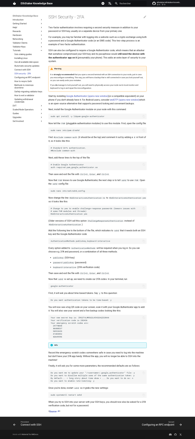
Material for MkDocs (30, 434)
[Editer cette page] (145, 17)
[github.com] (175, 434)
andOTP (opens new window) (124, 99)
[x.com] (180, 434)
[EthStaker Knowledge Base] (14, 3)
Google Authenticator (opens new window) (87, 96)
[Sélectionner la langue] (110, 3)
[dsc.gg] (170, 434)
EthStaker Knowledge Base (25, 16)
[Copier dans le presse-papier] (143, 116)
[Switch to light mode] (103, 3)
